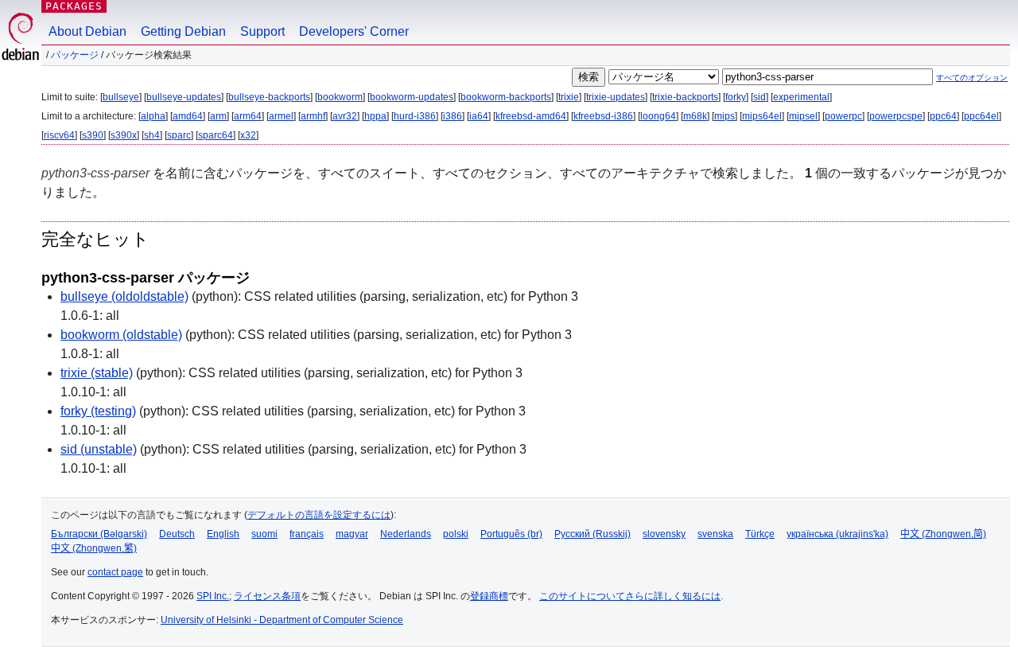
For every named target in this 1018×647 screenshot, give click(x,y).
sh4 (152, 135)
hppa (375, 116)
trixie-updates (615, 97)
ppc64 (943, 116)
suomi (264, 534)
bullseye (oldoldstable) (124, 296)
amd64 (188, 116)
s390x (124, 135)
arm (218, 116)
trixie (568, 97)
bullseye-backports (269, 97)
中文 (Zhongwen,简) (943, 534)
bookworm (340, 97)
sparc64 (215, 135)
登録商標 (489, 596)
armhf (313, 116)
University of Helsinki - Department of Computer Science (282, 620)
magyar (352, 534)
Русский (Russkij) (592, 534)
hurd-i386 (415, 116)
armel (281, 116)
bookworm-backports (505, 97)
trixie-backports (685, 97)
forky (735, 97)
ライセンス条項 (267, 596)
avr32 (344, 116)
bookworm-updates (411, 97)
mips (724, 116)
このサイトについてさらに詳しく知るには (630, 596)
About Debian (87, 31)
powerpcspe (896, 116)
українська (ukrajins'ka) (837, 534)
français (306, 534)
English (223, 534)
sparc (179, 135)
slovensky (664, 534)
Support (262, 31)
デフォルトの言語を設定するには (318, 514)
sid (759, 97)
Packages (74, 6)
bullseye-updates (183, 97)
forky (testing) (98, 411)
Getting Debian (183, 31)
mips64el (762, 116)
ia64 (478, 116)
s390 (92, 135)
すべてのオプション (972, 77)
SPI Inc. (212, 596)
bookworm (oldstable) (121, 334)
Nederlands (405, 534)
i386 (452, 116)
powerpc (843, 116)
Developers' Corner (354, 31)
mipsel (803, 116)
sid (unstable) (98, 449)
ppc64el (981, 116)
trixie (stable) (96, 373)
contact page (115, 572)
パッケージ (75, 54)
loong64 (658, 116)
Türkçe (760, 534)
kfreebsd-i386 (603, 116)
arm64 (248, 116)
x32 (248, 135)
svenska (715, 534)
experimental (801, 97)
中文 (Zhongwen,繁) (94, 548)
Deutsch (177, 534)
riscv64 (59, 135)
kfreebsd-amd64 (530, 116)
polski (455, 534)
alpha (153, 116)
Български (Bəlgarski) (99, 534)
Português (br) (511, 534)
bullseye (121, 97)
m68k (695, 116)
